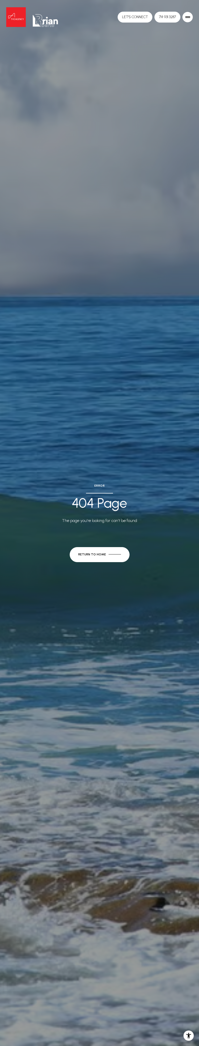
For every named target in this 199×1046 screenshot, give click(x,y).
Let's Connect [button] (135, 17)
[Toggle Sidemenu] (187, 17)
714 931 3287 (167, 17)
